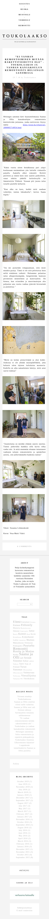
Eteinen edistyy (24, 710)
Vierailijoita (28, 675)
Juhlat (31, 631)
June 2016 (23, 833)
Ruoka (24, 9)
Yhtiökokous (29, 679)
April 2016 (23, 838)
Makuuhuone (18, 643)
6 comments (24, 546)
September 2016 (23, 825)
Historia (16, 628)
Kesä (28, 634)
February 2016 (23, 844)
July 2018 (23, 790)
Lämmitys (22, 640)
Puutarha (28, 645)
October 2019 (23, 781)
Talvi (21, 664)
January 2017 (23, 817)
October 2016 (23, 822)
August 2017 (23, 803)
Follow (16, 764)
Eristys (32, 622)
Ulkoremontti (18, 673)
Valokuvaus (28, 672)
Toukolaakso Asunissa (24, 740)
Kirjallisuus (17, 637)
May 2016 (23, 836)
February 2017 (23, 814)
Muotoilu (25, 15)
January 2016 (23, 847)
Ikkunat (16, 631)
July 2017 (23, 806)
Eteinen (16, 625)
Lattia (15, 640)
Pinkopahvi (18, 646)
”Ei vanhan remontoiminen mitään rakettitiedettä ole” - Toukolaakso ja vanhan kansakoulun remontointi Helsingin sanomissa (24, 65)
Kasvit (15, 634)
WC (21, 678)
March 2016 (23, 841)
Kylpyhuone (28, 637)
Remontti (24, 25)
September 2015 (23, 857)
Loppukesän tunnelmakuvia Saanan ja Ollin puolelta (24, 748)
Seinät (27, 657)
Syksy (26, 661)
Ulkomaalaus (27, 670)
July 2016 (23, 830)
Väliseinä (16, 678)
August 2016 (23, 828)
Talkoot (16, 664)
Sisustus (24, 4)
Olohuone (29, 643)
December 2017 (23, 798)
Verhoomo (17, 676)
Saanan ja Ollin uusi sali (24, 707)
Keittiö (22, 633)
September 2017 (23, 800)
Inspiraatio (24, 631)
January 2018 (23, 795)
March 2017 (23, 811)
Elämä (17, 621)
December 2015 (23, 849)
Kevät (33, 634)
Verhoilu (24, 20)
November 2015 (23, 852)
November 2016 (23, 819)
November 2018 (23, 787)
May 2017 (23, 809)
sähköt (31, 661)
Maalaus (30, 640)
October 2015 (23, 855)
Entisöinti (25, 622)
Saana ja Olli (23, 655)
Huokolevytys (26, 628)
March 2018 (23, 792)
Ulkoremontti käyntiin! (24, 743)
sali (21, 658)
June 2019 (23, 784)
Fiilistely (26, 625)
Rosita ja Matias (23, 651)
